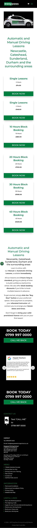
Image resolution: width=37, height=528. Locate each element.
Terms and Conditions (11, 486)
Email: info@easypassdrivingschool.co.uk (16, 443)
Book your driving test (11, 511)
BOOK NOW (18, 93)
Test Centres (8, 473)
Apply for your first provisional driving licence (18, 505)
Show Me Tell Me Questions (13, 500)
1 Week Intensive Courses (12, 467)
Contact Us (8, 475)
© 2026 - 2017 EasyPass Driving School (15, 522)
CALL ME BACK (18, 340)
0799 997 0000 (18, 335)
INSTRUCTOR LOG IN (11, 478)
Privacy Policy (9, 490)
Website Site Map (10, 492)
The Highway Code (10, 503)
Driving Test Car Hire (11, 469)
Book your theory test (11, 509)
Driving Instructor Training (13, 471)
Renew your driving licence (13, 507)
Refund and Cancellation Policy (14, 488)
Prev (4, 368)
